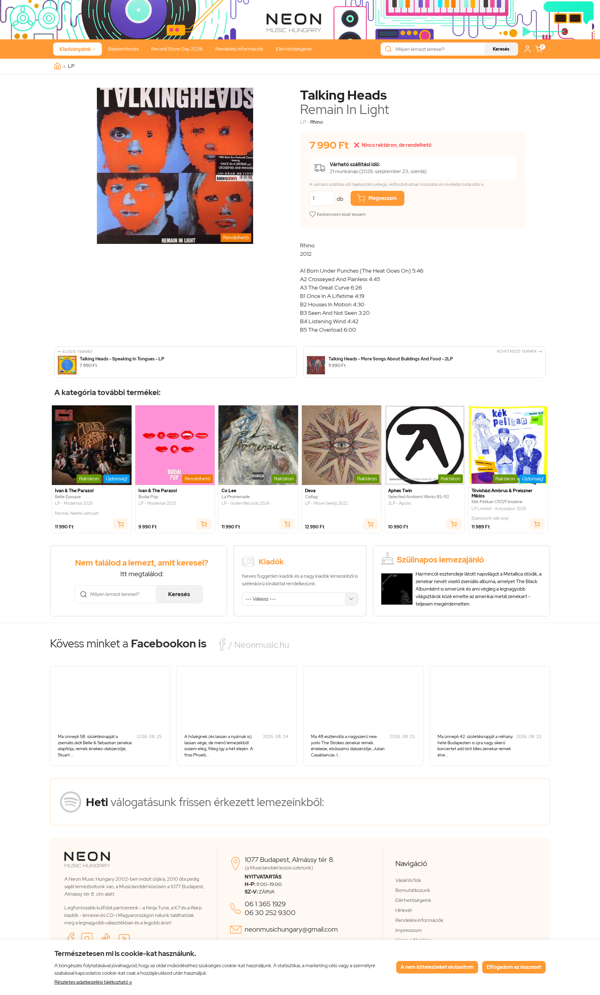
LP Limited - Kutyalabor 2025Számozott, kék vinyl (499, 513)
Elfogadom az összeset (514, 967)
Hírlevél (403, 910)
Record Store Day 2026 (177, 49)
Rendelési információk (239, 49)
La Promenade (236, 496)
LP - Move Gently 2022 (326, 503)
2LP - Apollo (399, 503)
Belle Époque (68, 496)
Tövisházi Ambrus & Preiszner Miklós (502, 493)
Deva (310, 490)
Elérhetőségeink (294, 49)
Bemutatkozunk (412, 890)
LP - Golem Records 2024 (245, 503)
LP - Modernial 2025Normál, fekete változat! (77, 508)
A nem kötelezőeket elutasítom (437, 967)
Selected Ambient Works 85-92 (418, 496)
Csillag (311, 496)
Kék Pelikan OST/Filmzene (497, 501)
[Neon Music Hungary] (57, 66)
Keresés (501, 49)
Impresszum (408, 930)
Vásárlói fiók (408, 880)
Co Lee (229, 490)
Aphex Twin (400, 490)
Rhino (316, 122)
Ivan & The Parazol (74, 490)
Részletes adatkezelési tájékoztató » (93, 982)
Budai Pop (148, 496)
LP (71, 66)
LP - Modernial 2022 (157, 503)
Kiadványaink (77, 49)
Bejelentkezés (123, 49)
